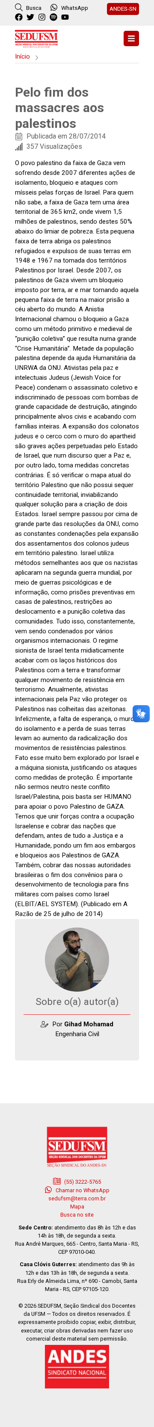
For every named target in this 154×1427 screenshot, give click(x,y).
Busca (33, 7)
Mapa (77, 1206)
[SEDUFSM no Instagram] (43, 17)
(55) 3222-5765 (82, 1182)
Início (22, 56)
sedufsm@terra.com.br (77, 1198)
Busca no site (77, 1214)
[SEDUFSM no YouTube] (54, 17)
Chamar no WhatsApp (82, 1190)
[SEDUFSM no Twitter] (31, 17)
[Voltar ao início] (36, 38)
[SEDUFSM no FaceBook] (20, 17)
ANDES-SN (123, 8)
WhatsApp (74, 7)
